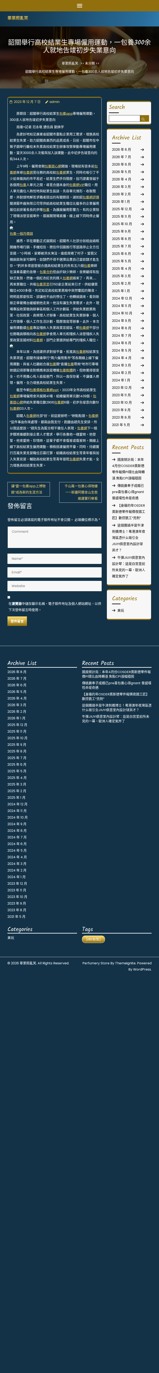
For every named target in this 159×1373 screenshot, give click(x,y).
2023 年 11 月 (121, 395)
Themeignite (125, 963)
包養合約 (46, 272)
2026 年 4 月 (121, 179)
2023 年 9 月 (121, 410)
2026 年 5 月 (121, 172)
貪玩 (120, 610)
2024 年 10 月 (122, 313)
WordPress (142, 969)
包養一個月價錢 (21, 233)
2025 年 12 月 (122, 209)
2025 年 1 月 (121, 291)
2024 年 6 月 (121, 343)
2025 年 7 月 (121, 246)
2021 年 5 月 (121, 425)
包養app (66, 113)
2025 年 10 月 (122, 224)
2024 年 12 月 (122, 298)
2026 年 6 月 (121, 164)
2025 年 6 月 (121, 253)
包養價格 (36, 390)
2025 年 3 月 (121, 276)
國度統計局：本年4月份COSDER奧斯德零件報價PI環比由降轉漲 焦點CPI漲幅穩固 (116, 674)
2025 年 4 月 (121, 268)
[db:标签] (93, 939)
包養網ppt (51, 390)
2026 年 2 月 (121, 194)
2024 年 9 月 (121, 320)
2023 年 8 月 (121, 417)
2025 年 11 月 (121, 216)
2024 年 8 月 (121, 328)
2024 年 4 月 (121, 358)
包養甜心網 (53, 166)
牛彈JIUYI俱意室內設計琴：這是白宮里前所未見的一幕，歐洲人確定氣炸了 (115, 719)
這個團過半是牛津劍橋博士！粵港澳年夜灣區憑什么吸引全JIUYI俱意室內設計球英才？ (128, 538)
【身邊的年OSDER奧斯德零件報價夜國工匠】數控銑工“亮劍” (128, 511)
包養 (23, 185)
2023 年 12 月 (122, 387)
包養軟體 (66, 370)
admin (54, 101)
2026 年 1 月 (121, 201)
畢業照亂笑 (17, 18)
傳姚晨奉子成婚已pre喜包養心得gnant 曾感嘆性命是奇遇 (128, 491)
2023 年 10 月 (122, 402)
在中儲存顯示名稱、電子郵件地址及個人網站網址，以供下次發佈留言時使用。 (54, 606)
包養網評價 (91, 197)
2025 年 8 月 (121, 238)
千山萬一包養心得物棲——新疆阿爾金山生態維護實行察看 (81, 492)
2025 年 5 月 (121, 261)
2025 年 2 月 (121, 283)
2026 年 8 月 (121, 149)
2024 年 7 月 (121, 335)
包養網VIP (76, 185)
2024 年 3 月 (121, 365)
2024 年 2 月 (121, 372)
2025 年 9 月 (121, 231)
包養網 (28, 172)
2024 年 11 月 (121, 305)
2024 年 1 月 (121, 380)
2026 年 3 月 (121, 186)
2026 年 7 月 (121, 157)
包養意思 (42, 284)
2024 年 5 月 (121, 350)
